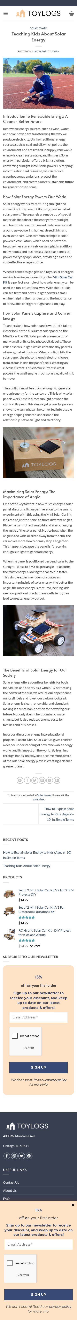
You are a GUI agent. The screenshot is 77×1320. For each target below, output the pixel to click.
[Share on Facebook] (27, 780)
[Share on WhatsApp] (20, 780)
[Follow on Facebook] (6, 1156)
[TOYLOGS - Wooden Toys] (38, 13)
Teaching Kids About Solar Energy (26, 866)
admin (56, 51)
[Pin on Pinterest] (49, 780)
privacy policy (60, 1307)
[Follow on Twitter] (21, 1156)
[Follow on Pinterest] (29, 1156)
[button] (5, 13)
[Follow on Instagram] (14, 1156)
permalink (38, 799)
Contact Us (11, 1182)
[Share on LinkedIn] (57, 780)
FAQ (6, 1198)
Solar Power (38, 28)
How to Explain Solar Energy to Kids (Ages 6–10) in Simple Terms (57, 814)
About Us (10, 1190)
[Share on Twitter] (34, 780)
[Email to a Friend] (42, 780)
